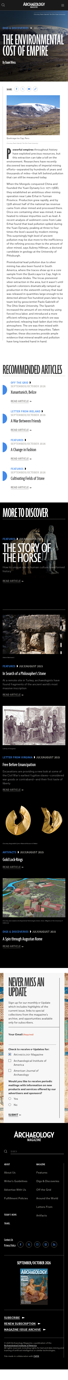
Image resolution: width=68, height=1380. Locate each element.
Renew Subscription (20, 1323)
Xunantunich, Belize (23, 392)
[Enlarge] (55, 99)
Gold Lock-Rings (13, 860)
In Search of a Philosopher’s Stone (24, 674)
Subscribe (12, 1317)
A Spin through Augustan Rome (22, 939)
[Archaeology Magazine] (34, 1141)
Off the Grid (43, 1190)
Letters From (44, 1207)
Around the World (47, 1198)
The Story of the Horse (27, 553)
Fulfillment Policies (16, 1198)
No (15, 1105)
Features (41, 1172)
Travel (7, 1223)
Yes (16, 1099)
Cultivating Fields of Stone (28, 479)
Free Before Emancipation (19, 765)
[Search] (5, 1151)
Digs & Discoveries (16, 28)
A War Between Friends (26, 421)
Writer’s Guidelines (15, 1181)
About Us (10, 1172)
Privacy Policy (10, 1245)
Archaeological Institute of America (30, 1063)
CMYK (36, 1356)
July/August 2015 (46, 28)
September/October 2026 (34, 1263)
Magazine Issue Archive (22, 1329)
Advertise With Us (15, 1190)
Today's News (10, 1215)
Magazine (28, 1054)
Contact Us (8, 1240)
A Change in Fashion (23, 450)
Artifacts (41, 1215)
